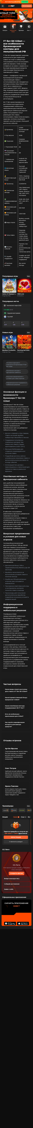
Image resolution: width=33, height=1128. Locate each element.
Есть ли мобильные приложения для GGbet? (14, 715)
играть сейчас (9, 283)
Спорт (23, 817)
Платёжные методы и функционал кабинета (13, 371)
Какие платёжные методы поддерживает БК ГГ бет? (15, 707)
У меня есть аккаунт (16, 841)
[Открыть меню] (2, 6)
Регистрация (26, 6)
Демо (9, 287)
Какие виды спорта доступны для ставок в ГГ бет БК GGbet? (16, 690)
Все (28, 276)
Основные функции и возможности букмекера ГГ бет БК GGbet (16, 364)
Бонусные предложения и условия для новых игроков (15, 377)
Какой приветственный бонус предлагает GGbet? (16, 698)
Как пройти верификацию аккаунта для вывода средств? (15, 724)
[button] (14, 20)
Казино (16, 817)
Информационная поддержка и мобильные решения (16, 383)
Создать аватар (16, 873)
